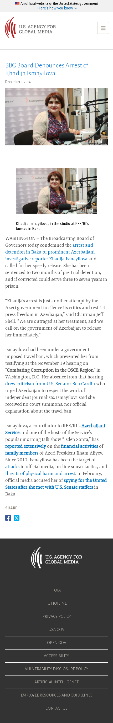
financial (70, 446)
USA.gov (56, 629)
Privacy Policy (56, 616)
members (28, 453)
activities (89, 446)
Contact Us (56, 708)
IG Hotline (56, 603)
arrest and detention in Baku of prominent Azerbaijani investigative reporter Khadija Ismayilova (50, 252)
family (11, 453)
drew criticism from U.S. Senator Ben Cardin (50, 384)
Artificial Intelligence (56, 682)
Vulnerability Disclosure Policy (56, 669)
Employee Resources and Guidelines (57, 695)
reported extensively (25, 446)
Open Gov (56, 643)
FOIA (56, 590)
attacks (12, 467)
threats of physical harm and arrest (40, 474)
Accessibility (56, 656)
